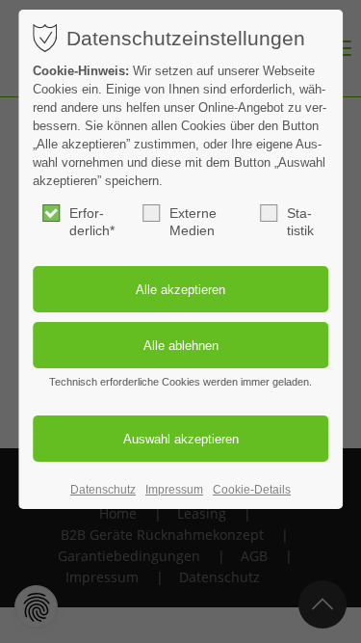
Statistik (300, 221)
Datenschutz (103, 489)
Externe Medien (193, 221)
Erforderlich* (92, 221)
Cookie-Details (252, 489)
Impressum (174, 489)
